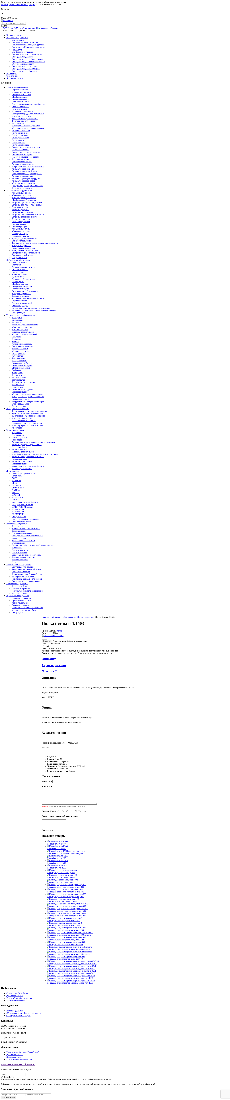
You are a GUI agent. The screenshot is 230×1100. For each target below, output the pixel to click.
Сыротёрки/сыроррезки (22, 389)
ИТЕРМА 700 (18, 509)
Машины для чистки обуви (24, 610)
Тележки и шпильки (21, 296)
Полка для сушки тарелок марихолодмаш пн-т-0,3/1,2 (71, 968)
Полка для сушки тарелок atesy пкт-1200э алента (69, 935)
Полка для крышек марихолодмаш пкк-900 (66, 916)
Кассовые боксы (19, 593)
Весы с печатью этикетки (23, 540)
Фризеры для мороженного (24, 238)
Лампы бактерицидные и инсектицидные (31, 308)
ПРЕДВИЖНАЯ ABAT (22, 504)
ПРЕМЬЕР (16, 485)
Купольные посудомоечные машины (28, 413)
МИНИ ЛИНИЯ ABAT (22, 507)
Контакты (23, 4)
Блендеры (16, 337)
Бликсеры (16, 339)
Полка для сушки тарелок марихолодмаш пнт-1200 (70, 978)
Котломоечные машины (22, 418)
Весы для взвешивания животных (27, 536)
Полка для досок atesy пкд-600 (61, 877)
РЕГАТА (15, 492)
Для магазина (18, 40)
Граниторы (17, 440)
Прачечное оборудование (17, 595)
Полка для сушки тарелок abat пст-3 (63, 925)
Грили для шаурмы (20, 138)
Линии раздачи (13, 471)
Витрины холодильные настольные (28, 214)
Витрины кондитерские (22, 212)
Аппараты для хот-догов (23, 164)
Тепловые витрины (20, 159)
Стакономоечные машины (24, 420)
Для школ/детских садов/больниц (27, 54)
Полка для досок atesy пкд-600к (61, 882)
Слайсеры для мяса (20, 404)
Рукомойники (18, 277)
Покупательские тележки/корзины (27, 591)
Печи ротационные (20, 102)
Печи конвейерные (20, 106)
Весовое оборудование (16, 524)
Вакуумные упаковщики (23, 567)
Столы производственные (23, 267)
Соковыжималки (19, 392)
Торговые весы (18, 526)
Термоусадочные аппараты (24, 576)
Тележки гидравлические (23, 557)
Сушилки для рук (20, 305)
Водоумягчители (19, 301)
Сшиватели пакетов (21, 572)
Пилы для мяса (18, 353)
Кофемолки (17, 432)
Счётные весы (18, 543)
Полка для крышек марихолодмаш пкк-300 (66, 906)
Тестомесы (16, 322)
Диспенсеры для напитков (24, 473)
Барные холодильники (22, 241)
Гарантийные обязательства (19, 998)
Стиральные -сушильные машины (27, 607)
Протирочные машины (22, 346)
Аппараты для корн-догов (23, 181)
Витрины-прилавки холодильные (27, 202)
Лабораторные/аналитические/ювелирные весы (33, 545)
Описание (49, 659)
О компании (12, 76)
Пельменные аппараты (22, 365)
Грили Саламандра (20, 145)
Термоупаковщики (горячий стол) (27, 574)
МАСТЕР (16, 495)
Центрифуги (17, 612)
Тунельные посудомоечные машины (28, 416)
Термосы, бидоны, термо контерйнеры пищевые (34, 310)
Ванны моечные (19, 262)
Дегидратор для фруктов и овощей (27, 185)
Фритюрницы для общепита (24, 121)
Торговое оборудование (17, 584)
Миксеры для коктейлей (23, 332)
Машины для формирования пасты (28, 394)
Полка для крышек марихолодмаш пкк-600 (66, 911)
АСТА (14, 478)
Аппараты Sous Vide (21, 130)
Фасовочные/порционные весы (26, 528)
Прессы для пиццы (20, 399)
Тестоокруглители (20, 377)
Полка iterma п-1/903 (56, 848)
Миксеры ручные (20, 329)
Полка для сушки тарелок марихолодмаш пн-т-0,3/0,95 (71, 964)
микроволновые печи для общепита (28, 166)
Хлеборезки (17, 373)
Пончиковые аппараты (22, 154)
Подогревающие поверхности (25, 157)
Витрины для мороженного (24, 217)
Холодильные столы (21, 229)
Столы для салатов (20, 236)
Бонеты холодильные (21, 219)
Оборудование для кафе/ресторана (27, 59)
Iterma (59, 631)
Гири (14, 562)
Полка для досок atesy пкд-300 (61, 872)
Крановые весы (19, 538)
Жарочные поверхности (23, 111)
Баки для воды (18, 313)
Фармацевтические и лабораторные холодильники (35, 243)
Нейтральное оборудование (18, 260)
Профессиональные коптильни (26, 147)
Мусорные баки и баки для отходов (28, 298)
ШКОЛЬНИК (18, 488)
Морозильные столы (21, 231)
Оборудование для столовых (25, 66)
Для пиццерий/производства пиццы (28, 47)
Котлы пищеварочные (22, 116)
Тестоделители (18, 375)
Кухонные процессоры (22, 344)
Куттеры (15, 341)
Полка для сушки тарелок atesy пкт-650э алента (68, 949)
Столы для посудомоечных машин (27, 423)
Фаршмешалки (18, 358)
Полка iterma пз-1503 (56, 863)
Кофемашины (18, 435)
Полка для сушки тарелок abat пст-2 (63, 920)
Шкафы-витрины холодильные (26, 253)
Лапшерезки (17, 387)
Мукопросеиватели (20, 351)
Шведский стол (19, 516)
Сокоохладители (19, 437)
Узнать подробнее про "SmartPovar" (22, 1052)
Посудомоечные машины (17, 408)
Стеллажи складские (21, 289)
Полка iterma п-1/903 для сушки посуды (65, 853)
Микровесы (17, 548)
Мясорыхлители (19, 361)
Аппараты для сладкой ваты (24, 171)
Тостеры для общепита (22, 188)
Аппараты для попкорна (23, 169)
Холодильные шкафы (21, 193)
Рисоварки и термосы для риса (26, 126)
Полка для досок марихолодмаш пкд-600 (65, 892)
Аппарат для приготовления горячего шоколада (33, 442)
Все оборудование (14, 35)
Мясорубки (17, 317)
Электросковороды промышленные (28, 114)
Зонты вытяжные (19, 274)
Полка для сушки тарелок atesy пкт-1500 (65, 940)
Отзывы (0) (50, 671)
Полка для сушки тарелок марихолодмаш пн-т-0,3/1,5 (71, 973)
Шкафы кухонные (20, 284)
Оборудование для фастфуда (24, 71)
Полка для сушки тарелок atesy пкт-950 (65, 959)
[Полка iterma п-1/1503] (52, 635)
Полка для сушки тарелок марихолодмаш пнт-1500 (70, 983)
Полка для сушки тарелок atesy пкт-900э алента (68, 954)
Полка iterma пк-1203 (56, 868)
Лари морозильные (20, 207)
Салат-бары (17, 476)
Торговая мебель (19, 586)
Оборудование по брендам (18, 1015)
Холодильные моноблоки (23, 248)
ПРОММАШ (18, 514)
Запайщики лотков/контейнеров (26, 569)
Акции (32, 4)
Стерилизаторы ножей (22, 303)
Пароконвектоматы (20, 90)
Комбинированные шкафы (24, 197)
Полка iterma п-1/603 (56, 844)
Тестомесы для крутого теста (25, 325)
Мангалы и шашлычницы (23, 183)
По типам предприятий (17, 37)
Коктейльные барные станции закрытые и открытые (35, 454)
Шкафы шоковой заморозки (24, 200)
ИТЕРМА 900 (18, 512)
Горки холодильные (21, 221)
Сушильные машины (21, 600)
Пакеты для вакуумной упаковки (27, 579)
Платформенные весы (22, 533)
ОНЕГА (15, 500)
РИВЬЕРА (16, 480)
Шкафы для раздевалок (22, 286)
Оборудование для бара (22, 57)
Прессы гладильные (21, 605)
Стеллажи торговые (21, 588)
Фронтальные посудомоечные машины (29, 411)
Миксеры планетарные (22, 327)
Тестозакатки (18, 384)
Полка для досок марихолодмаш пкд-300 (65, 887)
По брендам (11, 73)
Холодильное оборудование (19, 190)
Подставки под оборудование (25, 291)
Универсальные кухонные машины (28, 396)
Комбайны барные (20, 447)
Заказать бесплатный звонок (18, 1064)
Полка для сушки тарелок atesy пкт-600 (65, 944)
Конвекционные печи (22, 92)
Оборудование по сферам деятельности (24, 1013)
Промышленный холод (22, 255)
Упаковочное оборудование (18, 564)
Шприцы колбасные (21, 368)
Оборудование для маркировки (26, 581)
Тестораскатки (18, 380)
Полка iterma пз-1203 (56, 858)
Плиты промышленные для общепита (29, 104)
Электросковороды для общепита (27, 173)
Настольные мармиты (22, 162)
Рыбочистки (17, 356)
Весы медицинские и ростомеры (26, 555)
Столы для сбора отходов (23, 279)
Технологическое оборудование (20, 315)
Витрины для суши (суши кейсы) (27, 205)
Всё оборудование (14, 1011)
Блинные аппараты (20, 150)
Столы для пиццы (20, 233)
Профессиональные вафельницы (26, 152)
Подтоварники (18, 272)
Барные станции (19, 449)
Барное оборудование (16, 430)
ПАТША (16, 490)
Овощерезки (17, 320)
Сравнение (14, 4)
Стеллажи (16, 265)
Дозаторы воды (19, 406)
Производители (13, 1057)
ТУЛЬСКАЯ (17, 497)
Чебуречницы (18, 123)
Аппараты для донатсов (22, 176)
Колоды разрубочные (21, 293)
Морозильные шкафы (21, 195)
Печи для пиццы (19, 109)
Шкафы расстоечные (21, 94)
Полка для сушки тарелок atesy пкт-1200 (65, 930)
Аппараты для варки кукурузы (26, 178)
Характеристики (54, 665)
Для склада (17, 49)
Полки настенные (20, 269)
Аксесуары (17, 428)
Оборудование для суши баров (26, 69)
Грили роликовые (20, 135)
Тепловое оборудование (17, 87)
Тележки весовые (20, 560)
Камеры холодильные (21, 245)
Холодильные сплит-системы (25, 250)
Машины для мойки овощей (24, 334)
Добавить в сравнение (77, 641)
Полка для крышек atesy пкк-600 (62, 901)
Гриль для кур (18, 140)
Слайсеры (16, 370)
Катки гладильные (20, 603)
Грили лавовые (18, 142)
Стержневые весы (20, 550)
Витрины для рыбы (20, 209)
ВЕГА (14, 483)
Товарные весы (19, 531)
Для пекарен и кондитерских (25, 42)
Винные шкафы (19, 224)
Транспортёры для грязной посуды (27, 425)
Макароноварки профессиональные (28, 128)
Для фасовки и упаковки (23, 52)
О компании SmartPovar (17, 993)
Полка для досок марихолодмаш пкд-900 (65, 896)
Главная (4, 4)
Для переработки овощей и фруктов (28, 45)
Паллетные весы (19, 552)
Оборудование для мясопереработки (28, 61)
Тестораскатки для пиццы (23, 382)
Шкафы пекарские (20, 99)
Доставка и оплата (14, 78)
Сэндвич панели (19, 257)
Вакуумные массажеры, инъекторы (28, 401)
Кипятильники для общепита (25, 118)
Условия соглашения (15, 1000)
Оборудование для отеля (23, 64)
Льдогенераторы (19, 226)
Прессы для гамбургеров (23, 363)
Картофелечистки (20, 349)
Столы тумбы (18, 281)
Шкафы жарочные (20, 97)
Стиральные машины (21, 598)
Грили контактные (20, 133)
